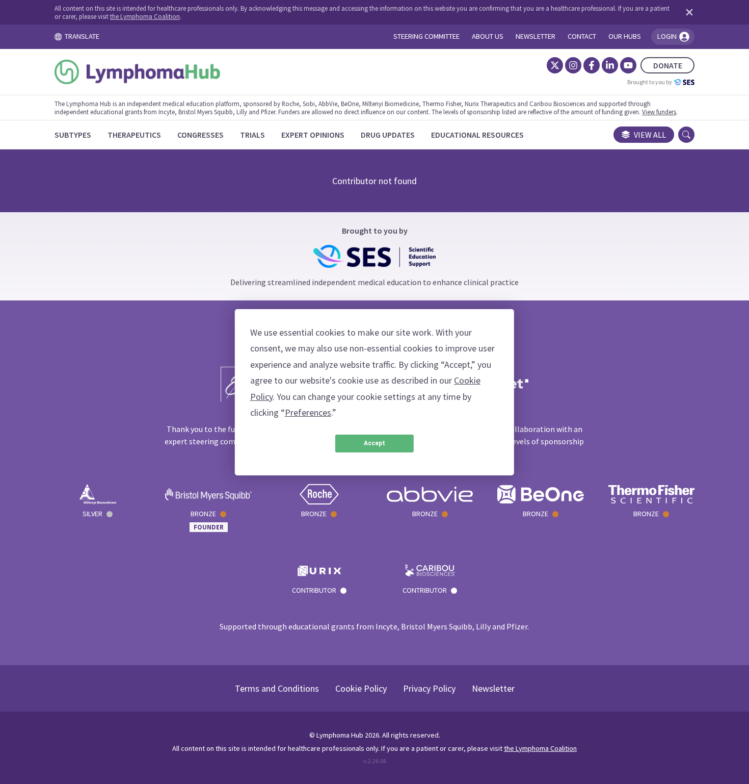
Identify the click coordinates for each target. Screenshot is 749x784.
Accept (374, 443)
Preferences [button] (308, 412)
